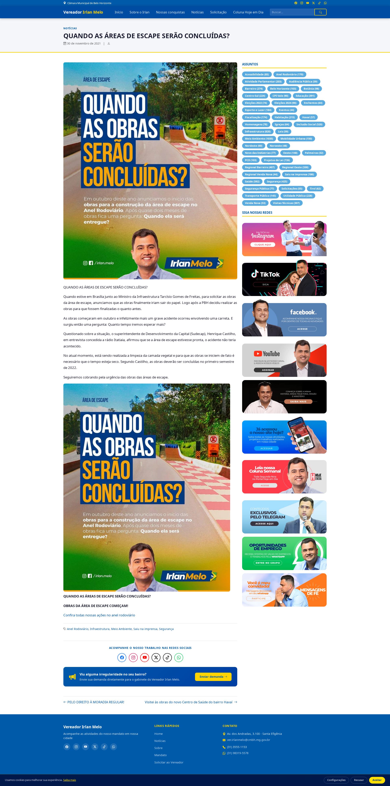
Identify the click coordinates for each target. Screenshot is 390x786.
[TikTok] (167, 657)
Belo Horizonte (283, 88)
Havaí (308, 117)
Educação (305, 96)
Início (119, 12)
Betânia (311, 88)
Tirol (315, 188)
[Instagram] (133, 657)
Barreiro (254, 88)
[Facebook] (121, 657)
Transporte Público (260, 195)
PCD (251, 160)
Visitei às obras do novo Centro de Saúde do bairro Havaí (189, 702)
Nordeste (253, 145)
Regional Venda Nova (261, 174)
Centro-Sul (255, 96)
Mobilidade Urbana (296, 138)
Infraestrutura (99, 629)
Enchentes (313, 103)
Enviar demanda (211, 677)
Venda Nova (255, 203)
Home (158, 734)
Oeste (290, 153)
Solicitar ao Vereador (168, 762)
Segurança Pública (259, 188)
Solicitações (292, 188)
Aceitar (377, 780)
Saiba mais (69, 780)
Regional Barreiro (260, 167)
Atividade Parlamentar (263, 81)
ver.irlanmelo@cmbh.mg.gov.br (248, 740)
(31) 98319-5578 (237, 753)
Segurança (166, 629)
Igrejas (282, 124)
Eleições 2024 (285, 103)
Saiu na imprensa (145, 629)
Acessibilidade (257, 74)
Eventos (286, 110)
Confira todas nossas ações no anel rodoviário (99, 615)
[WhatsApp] (178, 657)
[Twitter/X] (156, 657)
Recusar (359, 780)
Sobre (158, 748)
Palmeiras (314, 153)
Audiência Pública (303, 81)
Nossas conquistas (170, 12)
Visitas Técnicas (286, 203)
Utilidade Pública (297, 195)
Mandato (160, 755)
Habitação (285, 117)
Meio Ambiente (121, 629)
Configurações (336, 780)
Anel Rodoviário (77, 629)
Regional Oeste (295, 167)
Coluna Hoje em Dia (248, 12)
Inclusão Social (309, 124)
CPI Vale (280, 96)
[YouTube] (144, 657)
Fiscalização (256, 117)
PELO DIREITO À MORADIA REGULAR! (95, 702)
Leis (283, 131)
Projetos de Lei (277, 160)
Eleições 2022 (256, 103)
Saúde (252, 181)
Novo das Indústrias (260, 153)
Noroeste (278, 145)
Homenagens (256, 124)
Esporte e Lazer (258, 110)
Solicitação (218, 12)
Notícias (197, 12)
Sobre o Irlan (140, 12)
